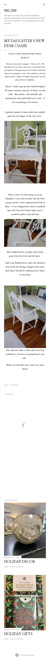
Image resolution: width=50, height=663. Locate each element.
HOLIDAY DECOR (19, 561)
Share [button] (6, 385)
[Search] (44, 4)
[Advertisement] (25, 477)
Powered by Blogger (27, 655)
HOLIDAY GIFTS (18, 633)
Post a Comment (16, 567)
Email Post (14, 385)
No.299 (10, 10)
